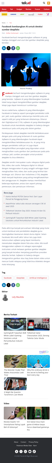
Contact (23, 442)
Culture (46, 9)
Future (37, 9)
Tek (11, 9)
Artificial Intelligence (38, 278)
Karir (35, 445)
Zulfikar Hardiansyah (12, 33)
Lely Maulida (18, 297)
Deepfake (20, 278)
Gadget (19, 9)
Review (28, 9)
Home (4, 9)
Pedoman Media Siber (24, 445)
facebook (7, 278)
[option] (15, 331)
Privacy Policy (33, 442)
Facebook (9, 93)
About (16, 442)
